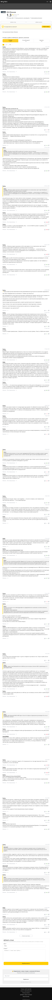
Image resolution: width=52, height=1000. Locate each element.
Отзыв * (5, 948)
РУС (47, 1)
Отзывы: (11, 18)
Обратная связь (26, 996)
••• (16, 71)
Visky (5, 877)
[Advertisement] (26, 99)
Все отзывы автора (11, 71)
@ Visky (4, 330)
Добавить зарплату (39, 22)
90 (10, 44)
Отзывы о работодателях (26, 989)
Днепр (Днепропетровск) (36, 18)
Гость (5, 150)
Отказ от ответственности (26, 990)
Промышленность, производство (23, 18)
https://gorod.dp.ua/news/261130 (10, 108)
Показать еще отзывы (26, 935)
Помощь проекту (26, 992)
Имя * (5, 943)
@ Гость (5, 75)
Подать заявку (46, 26)
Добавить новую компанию (26, 994)
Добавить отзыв (13, 22)
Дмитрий (6, 847)
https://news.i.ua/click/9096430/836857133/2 (13, 550)
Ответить (4, 71)
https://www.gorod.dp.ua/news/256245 (12, 776)
